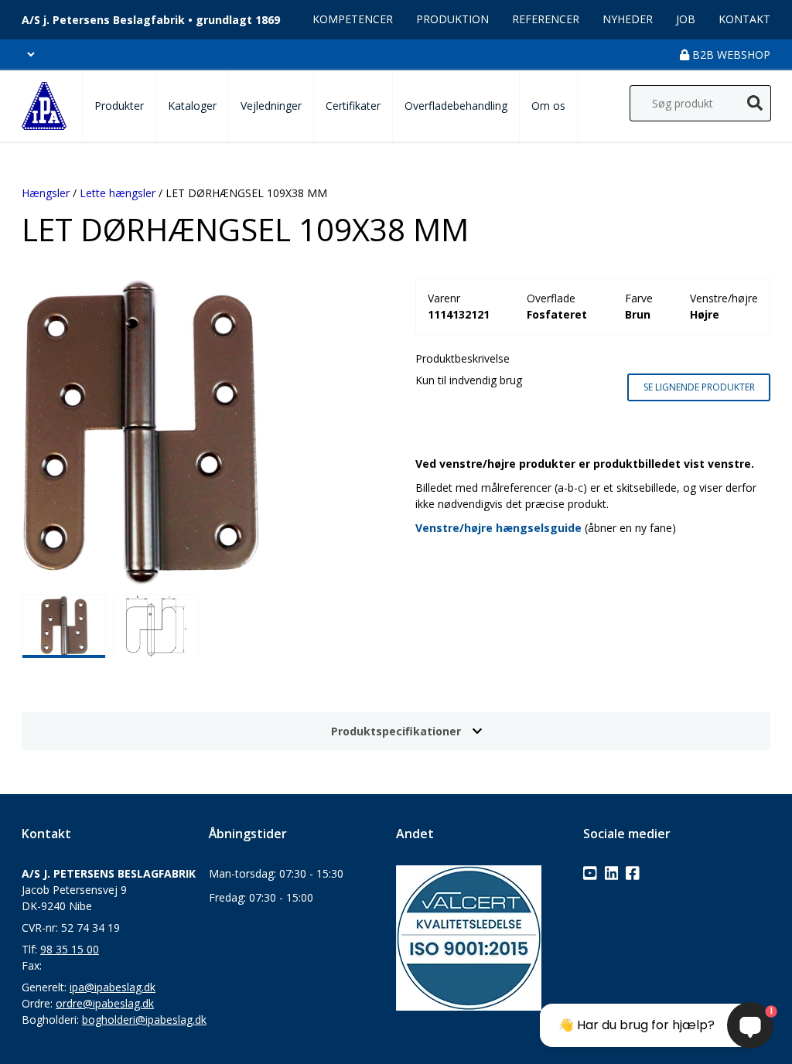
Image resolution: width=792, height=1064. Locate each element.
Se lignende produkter (699, 387)
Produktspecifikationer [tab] (396, 731)
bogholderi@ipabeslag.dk (144, 1019)
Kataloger (192, 105)
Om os (548, 105)
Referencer (545, 19)
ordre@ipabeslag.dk (105, 1003)
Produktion (452, 19)
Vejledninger (271, 105)
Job (685, 19)
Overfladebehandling (456, 105)
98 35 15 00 (69, 949)
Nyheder (628, 19)
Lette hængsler (117, 193)
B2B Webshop (729, 54)
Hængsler (46, 193)
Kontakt (744, 19)
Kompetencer (352, 19)
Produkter (119, 105)
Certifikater (353, 105)
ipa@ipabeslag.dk (112, 987)
